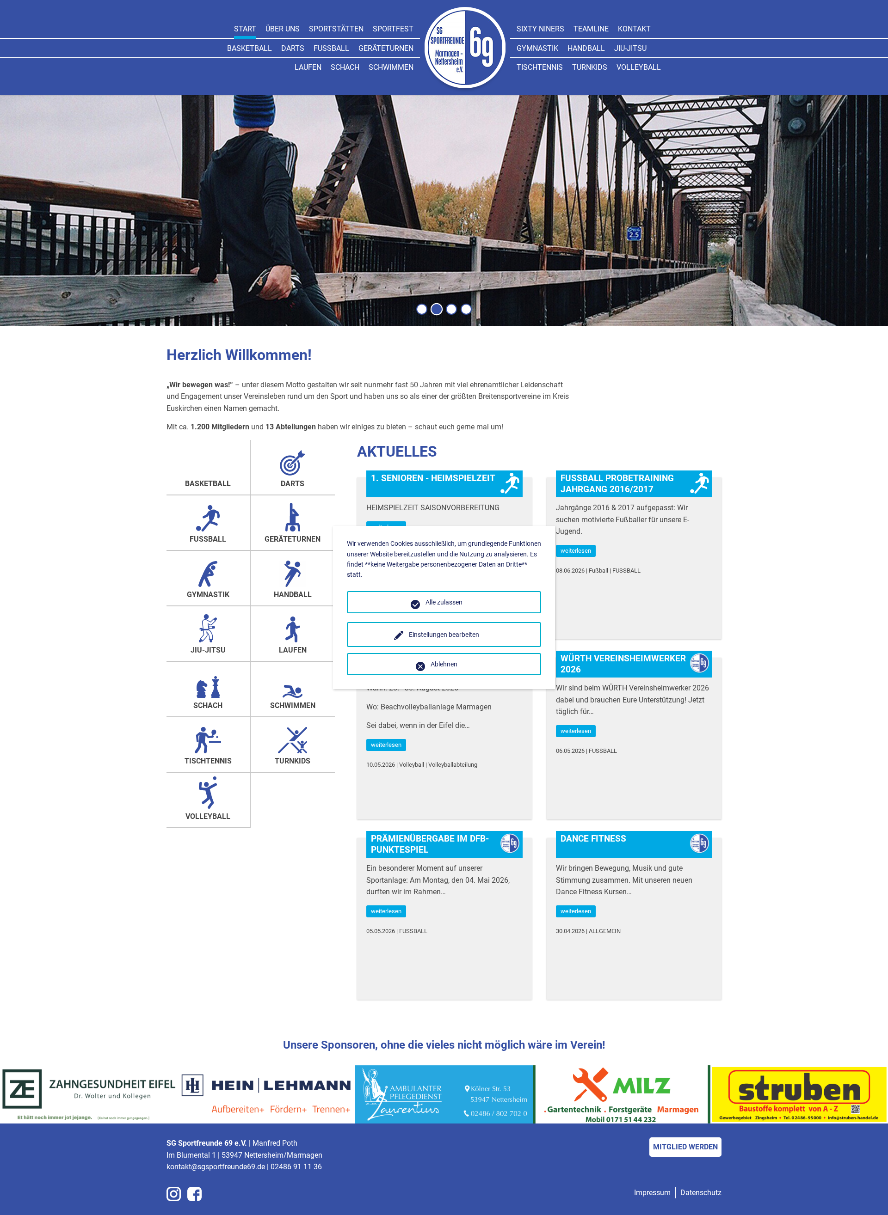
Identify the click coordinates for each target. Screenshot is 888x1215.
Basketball (249, 48)
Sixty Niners (540, 28)
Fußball (331, 48)
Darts (292, 48)
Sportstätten (336, 28)
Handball (586, 48)
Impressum (652, 1192)
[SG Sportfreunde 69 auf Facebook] (194, 1194)
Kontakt (634, 28)
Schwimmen (391, 67)
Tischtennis (540, 67)
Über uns (282, 28)
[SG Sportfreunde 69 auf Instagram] (173, 1194)
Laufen (308, 67)
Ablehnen (444, 664)
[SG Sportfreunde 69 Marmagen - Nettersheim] (465, 49)
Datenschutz (701, 1192)
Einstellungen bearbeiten (444, 634)
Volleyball (639, 67)
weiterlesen (576, 550)
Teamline (591, 28)
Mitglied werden (685, 1146)
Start (245, 28)
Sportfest (393, 28)
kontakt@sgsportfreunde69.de (215, 1166)
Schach (345, 67)
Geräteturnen (385, 48)
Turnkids (589, 67)
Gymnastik (537, 48)
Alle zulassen (444, 602)
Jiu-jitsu (630, 48)
